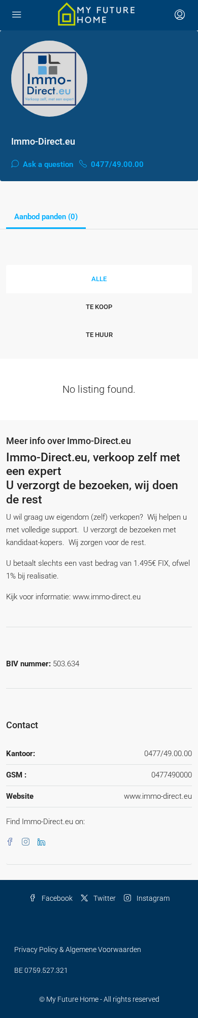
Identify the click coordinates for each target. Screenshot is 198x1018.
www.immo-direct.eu (158, 796)
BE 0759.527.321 (41, 970)
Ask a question (47, 164)
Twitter (104, 898)
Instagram (152, 898)
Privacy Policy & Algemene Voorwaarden (77, 949)
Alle (99, 279)
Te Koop (99, 307)
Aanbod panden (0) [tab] (46, 216)
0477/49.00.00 (116, 164)
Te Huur (99, 334)
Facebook (56, 898)
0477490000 (171, 774)
